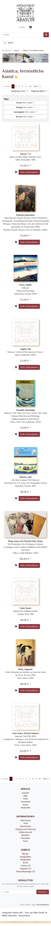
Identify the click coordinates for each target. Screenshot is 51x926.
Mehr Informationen (29, 172)
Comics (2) (25, 865)
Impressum (25, 820)
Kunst (25, 862)
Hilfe (25, 796)
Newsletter (25, 838)
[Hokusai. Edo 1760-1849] (25, 716)
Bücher (25, 854)
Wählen (19, 91)
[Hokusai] (25, 268)
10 (30, 86)
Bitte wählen (24, 103)
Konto (25, 805)
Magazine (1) (25, 868)
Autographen (25, 857)
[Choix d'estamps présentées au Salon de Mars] (25, 652)
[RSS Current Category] (16, 77)
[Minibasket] (30, 27)
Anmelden (22, 27)
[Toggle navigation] (4, 42)
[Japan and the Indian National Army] (25, 137)
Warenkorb (25, 802)
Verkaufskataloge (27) (25, 871)
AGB (25, 823)
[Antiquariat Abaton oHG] (25, 13)
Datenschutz (25, 826)
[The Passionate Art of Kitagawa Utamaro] (25, 524)
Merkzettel (25, 808)
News (25, 841)
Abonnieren (42, 892)
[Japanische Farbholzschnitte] (25, 591)
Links (25, 799)
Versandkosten (42, 905)
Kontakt (25, 793)
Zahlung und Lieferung (25, 829)
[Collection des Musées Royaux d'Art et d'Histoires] (25, 198)
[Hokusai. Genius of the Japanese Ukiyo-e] (25, 332)
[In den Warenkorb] (16, 172)
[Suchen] (46, 34)
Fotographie (25, 860)
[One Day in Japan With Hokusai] (25, 460)
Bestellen (25, 835)
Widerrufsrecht (25, 832)
